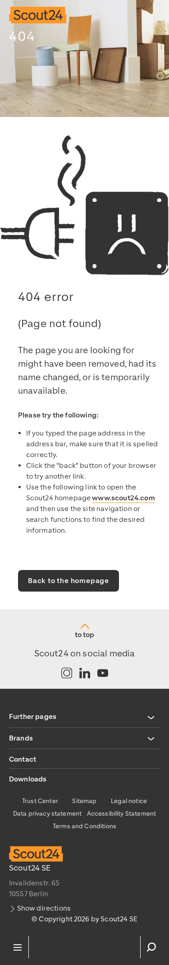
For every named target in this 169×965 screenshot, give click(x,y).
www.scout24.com (123, 498)
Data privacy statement (47, 813)
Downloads (27, 779)
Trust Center (40, 801)
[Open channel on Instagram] (66, 674)
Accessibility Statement (121, 813)
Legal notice (129, 801)
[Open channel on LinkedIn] (84, 674)
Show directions (44, 908)
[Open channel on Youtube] (102, 674)
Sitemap (84, 801)
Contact (22, 759)
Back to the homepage (68, 580)
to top (84, 634)
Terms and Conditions (84, 826)
